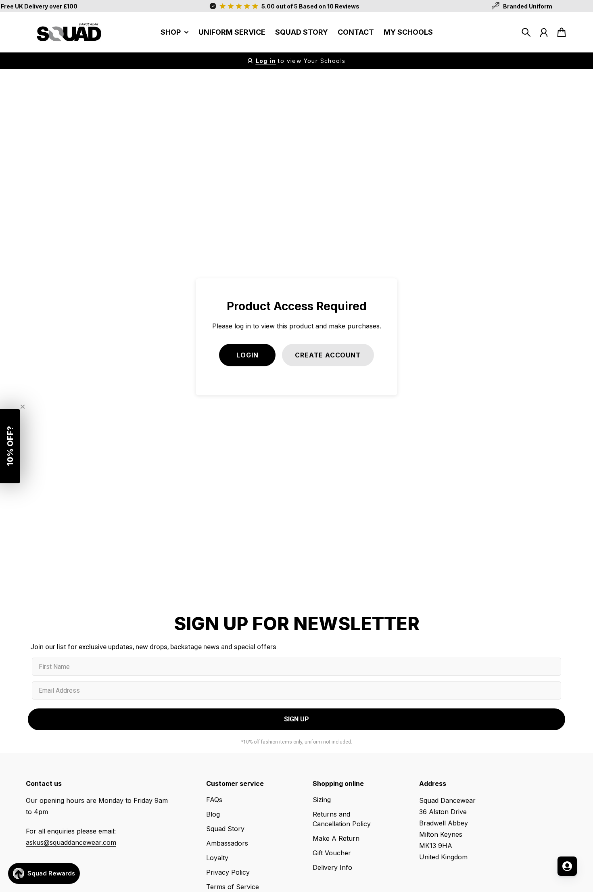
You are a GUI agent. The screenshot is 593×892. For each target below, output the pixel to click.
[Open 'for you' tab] (567, 866)
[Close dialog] (469, 340)
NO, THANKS (387, 529)
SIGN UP (387, 505)
